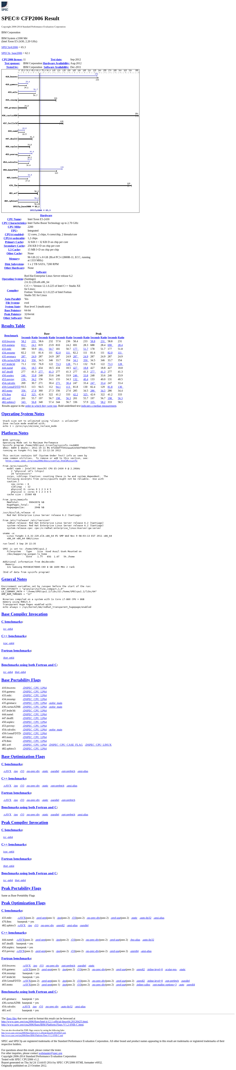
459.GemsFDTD (11, 386)
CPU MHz (14, 226)
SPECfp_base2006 (11, 53)
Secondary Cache (14, 245)
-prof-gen (41, 917)
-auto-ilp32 (145, 917)
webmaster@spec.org (50, 1053)
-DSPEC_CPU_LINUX (98, 744)
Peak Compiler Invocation (24, 822)
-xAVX (7, 771)
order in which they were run (41, 405)
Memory (14, 258)
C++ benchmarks (13, 636)
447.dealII (7, 371)
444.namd (7, 367)
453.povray (8, 379)
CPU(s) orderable (14, 238)
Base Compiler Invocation (24, 614)
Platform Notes (14, 433)
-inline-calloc (143, 984)
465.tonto (7, 390)
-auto (181, 984)
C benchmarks (11, 621)
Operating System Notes (22, 413)
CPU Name (14, 219)
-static (45, 771)
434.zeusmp (8, 352)
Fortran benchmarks (16, 650)
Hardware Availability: (56, 63)
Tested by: (12, 67)
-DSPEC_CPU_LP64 (35, 687)
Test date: (56, 59)
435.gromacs (9, 356)
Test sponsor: (12, 63)
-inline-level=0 (155, 969)
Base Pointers (12, 310)
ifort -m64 (8, 657)
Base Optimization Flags (23, 756)
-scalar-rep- (171, 969)
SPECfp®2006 (9, 47)
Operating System (12, 278)
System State (12, 306)
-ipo (15, 771)
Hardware (46, 215)
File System (12, 302)
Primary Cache (14, 242)
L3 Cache (14, 249)
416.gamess (8, 345)
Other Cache (14, 253)
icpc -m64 (8, 643)
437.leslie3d (8, 364)
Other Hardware (14, 267)
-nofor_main (55, 703)
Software (41, 272)
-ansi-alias (82, 771)
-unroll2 (60, 925)
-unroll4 (134, 951)
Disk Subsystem (14, 264)
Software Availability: (56, 67)
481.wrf (6, 398)
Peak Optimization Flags (23, 903)
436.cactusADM (11, 360)
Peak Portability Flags (21, 888)
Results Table (13, 326)
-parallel (54, 771)
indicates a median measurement (98, 405)
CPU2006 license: (12, 59)
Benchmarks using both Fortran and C (29, 665)
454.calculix (8, 383)
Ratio (34, 337)
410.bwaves (8, 341)
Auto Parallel (12, 299)
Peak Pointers (12, 314)
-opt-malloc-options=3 (164, 984)
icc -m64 (8, 628)
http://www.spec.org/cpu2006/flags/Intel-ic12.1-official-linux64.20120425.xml (33, 1033)
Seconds (26, 337)
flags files (11, 1018)
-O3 (22, 771)
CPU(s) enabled (14, 234)
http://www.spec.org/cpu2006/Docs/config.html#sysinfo (41, 460)
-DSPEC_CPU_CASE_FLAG (66, 744)
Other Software (12, 317)
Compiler (12, 290)
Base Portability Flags (21, 680)
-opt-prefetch (68, 771)
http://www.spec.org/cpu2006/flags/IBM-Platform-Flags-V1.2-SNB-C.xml (32, 1035)
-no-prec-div (33, 771)
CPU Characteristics (14, 223)
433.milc (6, 348)
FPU (14, 230)
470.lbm (6, 394)
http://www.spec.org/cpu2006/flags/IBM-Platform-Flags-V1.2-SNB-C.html (42, 1024)
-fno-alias (135, 939)
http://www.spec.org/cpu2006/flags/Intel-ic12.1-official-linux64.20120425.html (44, 1021)
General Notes (14, 579)
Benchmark (11, 335)
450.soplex (8, 375)
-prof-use (115, 917)
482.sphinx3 (8, 402)
